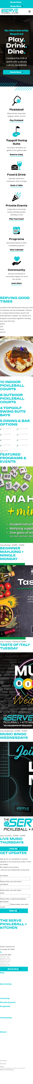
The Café (3, 991)
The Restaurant (5, 988)
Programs (5, 1006)
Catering (4, 998)
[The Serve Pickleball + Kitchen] (11, 11)
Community (6, 1018)
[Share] (2, 450)
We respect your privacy (9, 867)
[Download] (4, 450)
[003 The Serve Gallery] (8, 434)
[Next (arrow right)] (2, 452)
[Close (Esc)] (0, 450)
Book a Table (16, 185)
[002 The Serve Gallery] (25, 429)
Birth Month (4, 902)
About (3, 1032)
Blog (1, 1042)
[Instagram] (16, 938)
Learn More (16, 283)
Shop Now (15, 6)
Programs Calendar (7, 1010)
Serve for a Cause (6, 1021)
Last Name (4, 884)
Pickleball (3, 977)
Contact (3, 1057)
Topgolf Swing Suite (7, 980)
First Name (4, 876)
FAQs (2, 1054)
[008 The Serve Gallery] (25, 445)
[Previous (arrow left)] (0, 452)
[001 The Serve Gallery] (8, 429)
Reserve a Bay (16, 154)
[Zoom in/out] (7, 450)
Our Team (3, 1039)
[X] (16, 935)
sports (2, 324)
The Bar (3, 994)
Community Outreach (8, 1027)
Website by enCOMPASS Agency (7, 1069)
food (2, 329)
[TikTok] (16, 941)
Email (2, 893)
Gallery (2, 1051)
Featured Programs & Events (10, 1013)
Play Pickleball (16, 120)
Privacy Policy (3, 1063)
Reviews (3, 1045)
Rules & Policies (3, 1060)
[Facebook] (16, 933)
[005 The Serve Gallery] (8, 440)
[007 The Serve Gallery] (8, 445)
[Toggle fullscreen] (5, 450)
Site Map (2, 1066)
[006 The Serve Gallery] (25, 440)
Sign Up (13, 911)
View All (13, 849)
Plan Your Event (16, 219)
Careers (3, 1048)
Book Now (15, 2)
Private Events (7, 1002)
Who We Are (4, 1036)
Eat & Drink (6, 984)
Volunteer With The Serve (9, 1024)
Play (2, 973)
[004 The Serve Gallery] (25, 434)
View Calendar (16, 249)
